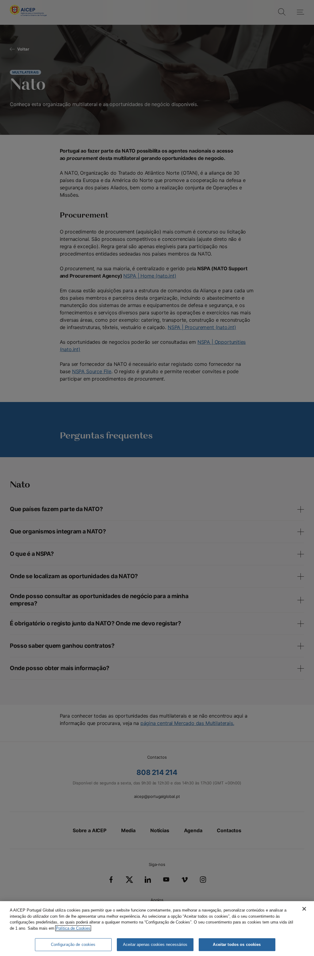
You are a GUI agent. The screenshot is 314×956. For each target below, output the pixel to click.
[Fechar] (304, 909)
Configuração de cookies (73, 944)
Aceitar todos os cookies (237, 944)
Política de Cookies (73, 928)
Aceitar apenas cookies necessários (155, 944)
